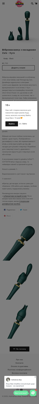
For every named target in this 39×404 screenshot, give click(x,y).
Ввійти (12, 124)
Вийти (24, 124)
